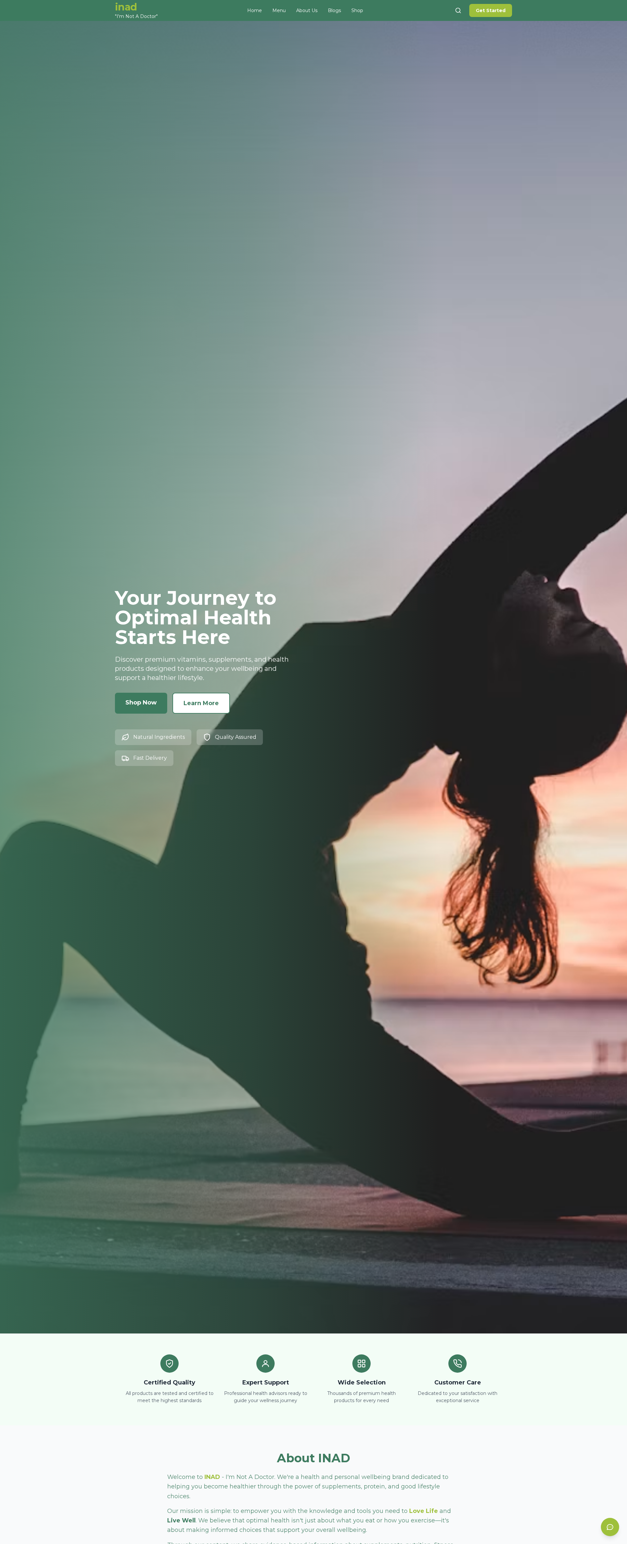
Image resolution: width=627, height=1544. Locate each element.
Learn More (201, 703)
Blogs (334, 10)
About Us (306, 10)
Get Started (491, 10)
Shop (357, 10)
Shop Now (141, 702)
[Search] (458, 10)
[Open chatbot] (610, 1527)
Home (254, 10)
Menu (279, 10)
